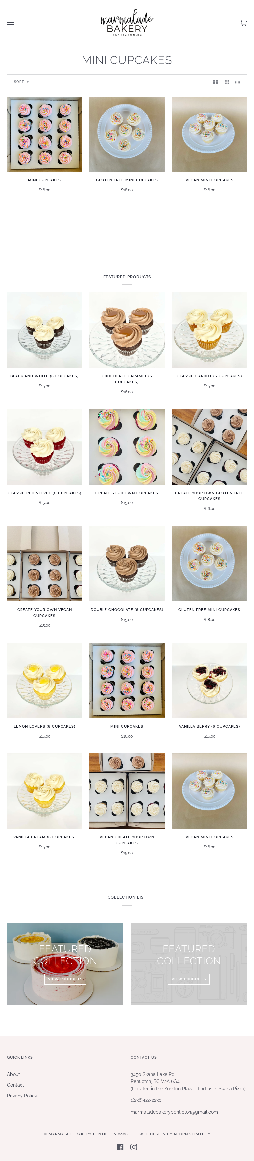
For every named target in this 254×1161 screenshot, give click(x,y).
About (13, 1074)
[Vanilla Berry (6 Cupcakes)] (209, 680)
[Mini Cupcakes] (44, 134)
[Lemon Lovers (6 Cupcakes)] (44, 680)
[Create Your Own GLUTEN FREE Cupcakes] (209, 446)
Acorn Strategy (192, 1134)
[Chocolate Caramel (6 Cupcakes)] (126, 329)
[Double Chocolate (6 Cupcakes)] (126, 563)
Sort (19, 82)
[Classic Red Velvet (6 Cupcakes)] (44, 446)
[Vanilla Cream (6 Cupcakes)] (44, 791)
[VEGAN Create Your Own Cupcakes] (126, 791)
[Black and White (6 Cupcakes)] (44, 329)
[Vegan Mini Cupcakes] (209, 134)
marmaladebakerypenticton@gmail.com (174, 1112)
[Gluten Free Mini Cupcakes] (126, 134)
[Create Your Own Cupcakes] (126, 446)
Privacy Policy (22, 1095)
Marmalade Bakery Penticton (83, 1134)
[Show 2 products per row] (215, 82)
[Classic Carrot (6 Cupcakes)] (209, 329)
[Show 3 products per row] (227, 82)
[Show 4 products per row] (239, 82)
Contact (15, 1085)
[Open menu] (17, 23)
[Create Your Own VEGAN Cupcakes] (44, 563)
